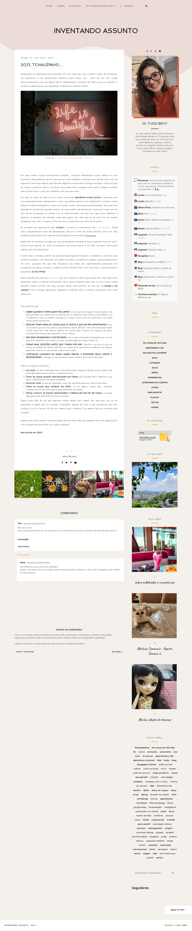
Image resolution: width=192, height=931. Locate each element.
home (49, 6)
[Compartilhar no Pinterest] (71, 462)
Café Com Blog (151, 768)
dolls (174, 794)
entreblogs (143, 799)
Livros (154, 387)
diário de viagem (160, 790)
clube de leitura (161, 773)
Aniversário (166, 752)
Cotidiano (154, 363)
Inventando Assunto (96, 31)
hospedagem (155, 807)
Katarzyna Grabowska (67, 158)
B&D (159, 760)
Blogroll (75, 6)
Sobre (61, 6)
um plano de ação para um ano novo (155, 484)
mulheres (159, 815)
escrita (154, 799)
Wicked (150, 857)
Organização (158, 820)
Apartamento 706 (155, 348)
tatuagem (163, 849)
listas (164, 811)
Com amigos (167, 777)
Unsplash (88, 158)
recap (170, 841)
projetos (154, 836)
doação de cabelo (160, 794)
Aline (22, 562)
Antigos (117, 651)
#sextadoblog (142, 747)
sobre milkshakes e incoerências (155, 582)
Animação (152, 752)
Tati (20, 523)
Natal (138, 820)
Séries (152, 849)
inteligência (170, 807)
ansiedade (148, 756)
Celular (172, 768)
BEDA (167, 760)
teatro (173, 849)
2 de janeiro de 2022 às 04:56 (37, 563)
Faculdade (141, 803)
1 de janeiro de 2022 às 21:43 (34, 524)
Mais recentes (24, 651)
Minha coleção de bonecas (154, 719)
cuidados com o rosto (156, 781)
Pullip (164, 836)
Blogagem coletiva (147, 764)
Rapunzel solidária (155, 841)
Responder (23, 547)
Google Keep (140, 807)
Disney (144, 794)
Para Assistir (155, 392)
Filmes (170, 803)
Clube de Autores (142, 773)
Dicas (155, 368)
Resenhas (153, 845)
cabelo (137, 768)
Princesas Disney (145, 832)
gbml (185, 925)
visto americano (167, 853)
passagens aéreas (162, 824)
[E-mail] (75, 462)
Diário (51, 57)
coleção (154, 777)
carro (164, 768)
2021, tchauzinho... (41, 65)
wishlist (159, 857)
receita (142, 845)
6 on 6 (141, 752)
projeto (160, 832)
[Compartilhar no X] (67, 462)
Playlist (154, 397)
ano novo (40, 57)
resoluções (165, 845)
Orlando (171, 820)
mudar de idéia (144, 815)
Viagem (154, 407)
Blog (155, 358)
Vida (155, 853)
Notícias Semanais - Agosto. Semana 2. (154, 651)
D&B (152, 786)
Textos (155, 402)
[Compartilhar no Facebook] (62, 462)
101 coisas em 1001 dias (99, 6)
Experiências (155, 377)
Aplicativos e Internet (155, 353)
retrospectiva (140, 849)
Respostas (24, 554)
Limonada (23, 539)
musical (169, 815)
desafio (137, 790)
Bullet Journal (165, 764)
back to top (177, 910)
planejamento (155, 828)
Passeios (141, 828)
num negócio (103, 227)
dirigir (136, 794)
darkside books (164, 786)
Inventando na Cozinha (155, 382)
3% (134, 752)
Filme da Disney (157, 803)
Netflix (146, 820)
